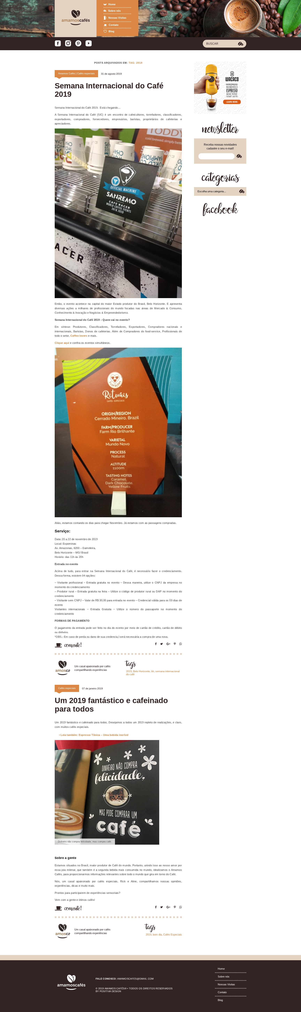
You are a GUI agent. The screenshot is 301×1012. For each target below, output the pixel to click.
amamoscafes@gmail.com (135, 978)
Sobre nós (114, 10)
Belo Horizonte (141, 671)
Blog (111, 31)
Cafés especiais (86, 73)
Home (111, 4)
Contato (113, 24)
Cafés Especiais (172, 934)
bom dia (157, 934)
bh (152, 671)
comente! (73, 645)
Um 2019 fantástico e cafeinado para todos (111, 704)
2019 (129, 671)
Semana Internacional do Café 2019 (109, 89)
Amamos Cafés (66, 73)
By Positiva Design (108, 991)
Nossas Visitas (117, 17)
